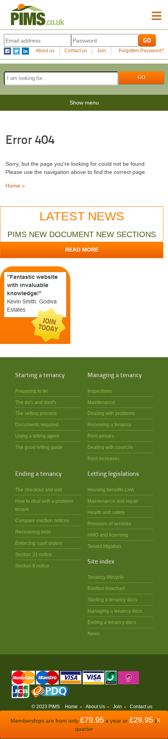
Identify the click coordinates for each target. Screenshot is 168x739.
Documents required (37, 424)
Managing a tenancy (115, 375)
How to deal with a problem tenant (44, 505)
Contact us (75, 50)
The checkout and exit (38, 489)
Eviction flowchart (106, 588)
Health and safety (106, 512)
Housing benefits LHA (111, 489)
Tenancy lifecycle (106, 577)
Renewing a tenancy (109, 424)
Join (101, 50)
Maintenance (101, 402)
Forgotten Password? (141, 50)
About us (45, 50)
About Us (95, 706)
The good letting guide (39, 447)
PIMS (37, 14)
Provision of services (109, 523)
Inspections (100, 390)
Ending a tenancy (38, 474)
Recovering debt (32, 531)
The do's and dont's (35, 402)
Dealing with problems (111, 413)
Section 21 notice (33, 554)
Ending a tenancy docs (112, 622)
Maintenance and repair (113, 500)
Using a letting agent (37, 435)
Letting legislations (113, 474)
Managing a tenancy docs (115, 610)
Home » (15, 186)
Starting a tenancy (40, 375)
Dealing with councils (110, 447)
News (94, 633)
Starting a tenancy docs (112, 599)
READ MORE (81, 249)
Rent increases (104, 458)
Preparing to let (31, 390)
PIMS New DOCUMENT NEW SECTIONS (81, 234)
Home (71, 706)
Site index (101, 562)
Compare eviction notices (42, 520)
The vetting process (36, 413)
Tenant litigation (104, 546)
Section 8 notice (32, 565)
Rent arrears (101, 435)
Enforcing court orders (38, 543)
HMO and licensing (108, 534)
